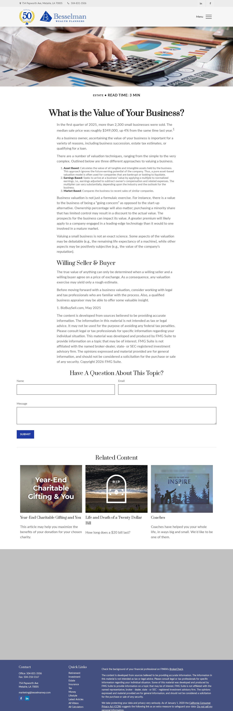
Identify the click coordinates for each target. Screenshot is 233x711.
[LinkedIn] (201, 3)
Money (72, 692)
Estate (72, 681)
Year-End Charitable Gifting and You (50, 517)
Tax (70, 688)
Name (20, 381)
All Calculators (76, 707)
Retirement (74, 673)
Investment (74, 677)
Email (121, 381)
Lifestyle (73, 696)
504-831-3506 (78, 3)
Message (22, 403)
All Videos (74, 703)
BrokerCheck (176, 669)
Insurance (74, 684)
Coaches (158, 517)
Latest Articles (76, 699)
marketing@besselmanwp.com (35, 693)
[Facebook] (210, 3)
